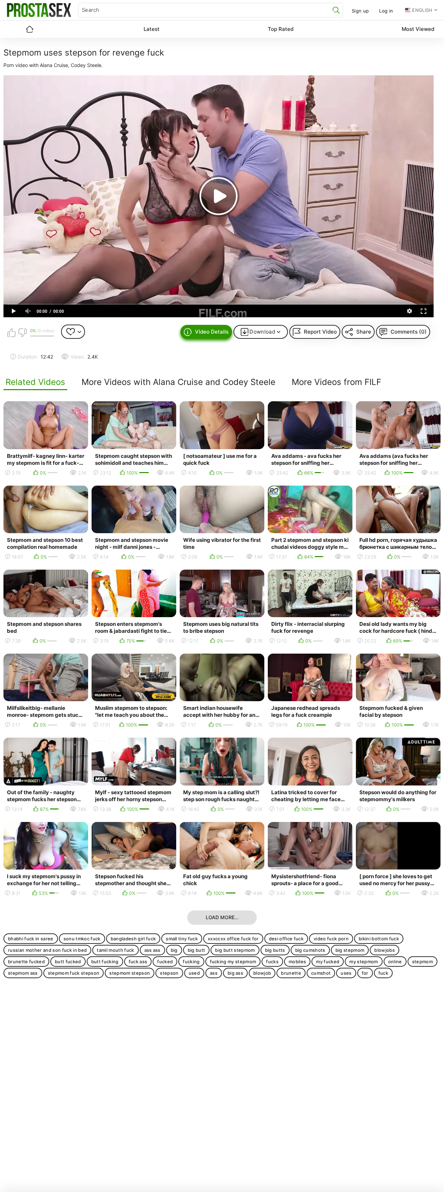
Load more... (222, 917)
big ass (235, 973)
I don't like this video (22, 332)
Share (363, 331)
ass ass (152, 950)
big (174, 950)
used (194, 973)
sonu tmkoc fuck (82, 938)
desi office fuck (286, 938)
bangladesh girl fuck (133, 938)
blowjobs (384, 950)
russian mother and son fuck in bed (47, 950)
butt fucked (68, 961)
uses (346, 973)
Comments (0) (409, 331)
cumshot (321, 973)
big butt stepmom (235, 950)
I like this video (11, 332)
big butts (275, 950)
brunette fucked (26, 961)
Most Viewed (418, 29)
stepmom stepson (129, 973)
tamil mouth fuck (115, 950)
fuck (383, 973)
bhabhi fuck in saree (30, 938)
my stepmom (363, 961)
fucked (165, 961)
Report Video (320, 331)
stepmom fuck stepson (74, 973)
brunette (291, 973)
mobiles (297, 961)
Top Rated (280, 29)
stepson (169, 973)
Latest (152, 29)
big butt (196, 950)
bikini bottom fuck (379, 938)
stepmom (422, 961)
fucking (191, 961)
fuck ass (138, 961)
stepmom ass (23, 973)
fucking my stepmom (233, 961)
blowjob (262, 973)
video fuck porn (331, 938)
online (395, 961)
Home (29, 29)
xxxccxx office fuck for (233, 938)
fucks (272, 961)
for (365, 973)
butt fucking (105, 961)
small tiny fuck (182, 938)
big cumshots (310, 950)
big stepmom (350, 950)
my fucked (327, 961)
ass (213, 973)
